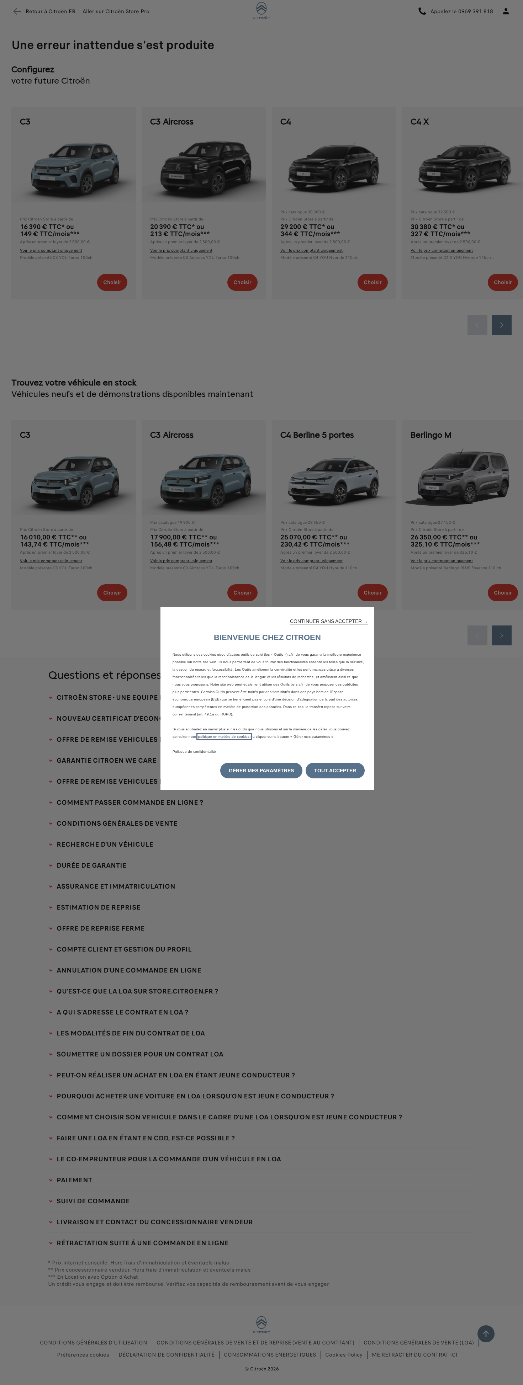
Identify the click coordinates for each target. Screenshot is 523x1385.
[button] (329, 621)
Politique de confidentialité (194, 751)
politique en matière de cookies (224, 737)
